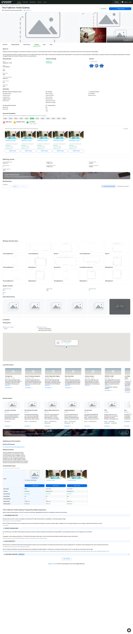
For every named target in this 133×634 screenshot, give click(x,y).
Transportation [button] (7, 421)
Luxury (44, 2)
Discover (39, 2)
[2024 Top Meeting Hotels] (91, 65)
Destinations (33, 2)
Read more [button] (7, 385)
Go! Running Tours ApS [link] (30, 410)
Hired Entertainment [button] (32, 421)
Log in (130, 2)
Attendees (5, 184)
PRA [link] (105, 410)
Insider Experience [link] (69, 410)
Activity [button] (26, 421)
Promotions (25, 2)
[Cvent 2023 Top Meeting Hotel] (101, 65)
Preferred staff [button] (114, 423)
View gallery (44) (127, 40)
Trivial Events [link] (88, 410)
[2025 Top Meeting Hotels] (96, 66)
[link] (12, 405)
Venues (19, 2)
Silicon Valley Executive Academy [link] (52, 410)
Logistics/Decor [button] (47, 423)
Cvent (2, 5)
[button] (40, 27)
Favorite (104, 8)
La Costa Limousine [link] (10, 410)
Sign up (126, 2)
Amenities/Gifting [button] (72, 421)
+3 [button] (72, 423)
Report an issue (52, 563)
